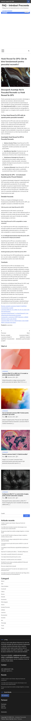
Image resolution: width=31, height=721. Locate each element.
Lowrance (9, 325)
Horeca (2, 604)
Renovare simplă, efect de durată (8, 566)
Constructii (3, 589)
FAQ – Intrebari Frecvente (15, 5)
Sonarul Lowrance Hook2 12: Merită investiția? (15, 454)
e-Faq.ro (3, 642)
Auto (2, 583)
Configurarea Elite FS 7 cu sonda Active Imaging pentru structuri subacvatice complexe (15, 494)
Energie (3, 706)
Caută (3, 513)
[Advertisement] (15, 32)
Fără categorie (4, 602)
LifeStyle (3, 610)
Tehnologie (3, 623)
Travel (2, 625)
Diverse (3, 594)
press (3, 377)
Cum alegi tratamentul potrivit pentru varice (11, 556)
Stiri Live (3, 707)
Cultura (2, 591)
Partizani (3, 704)
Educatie (3, 596)
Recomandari (4, 615)
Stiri (2, 620)
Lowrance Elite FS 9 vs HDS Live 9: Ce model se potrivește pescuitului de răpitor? (15, 374)
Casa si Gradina (4, 586)
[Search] (29, 51)
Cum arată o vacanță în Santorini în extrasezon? (12, 554)
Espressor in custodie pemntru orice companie (11, 559)
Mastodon (4, 712)
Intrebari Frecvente (5, 607)
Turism (2, 628)
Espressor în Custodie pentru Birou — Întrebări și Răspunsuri (14, 551)
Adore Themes (18, 719)
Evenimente (3, 599)
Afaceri (2, 581)
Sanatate (3, 617)
